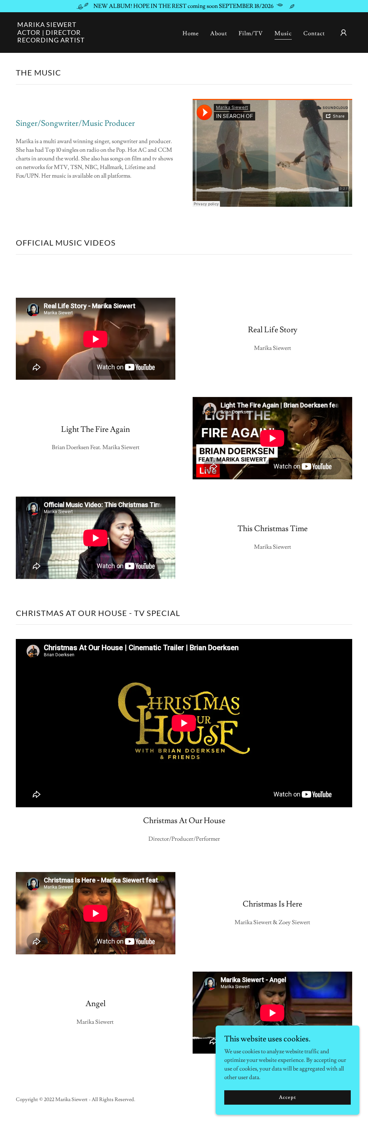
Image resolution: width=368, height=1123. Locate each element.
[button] (343, 33)
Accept (287, 1097)
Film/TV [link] (251, 33)
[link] (51, 40)
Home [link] (191, 33)
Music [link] (283, 33)
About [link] (218, 33)
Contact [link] (314, 33)
